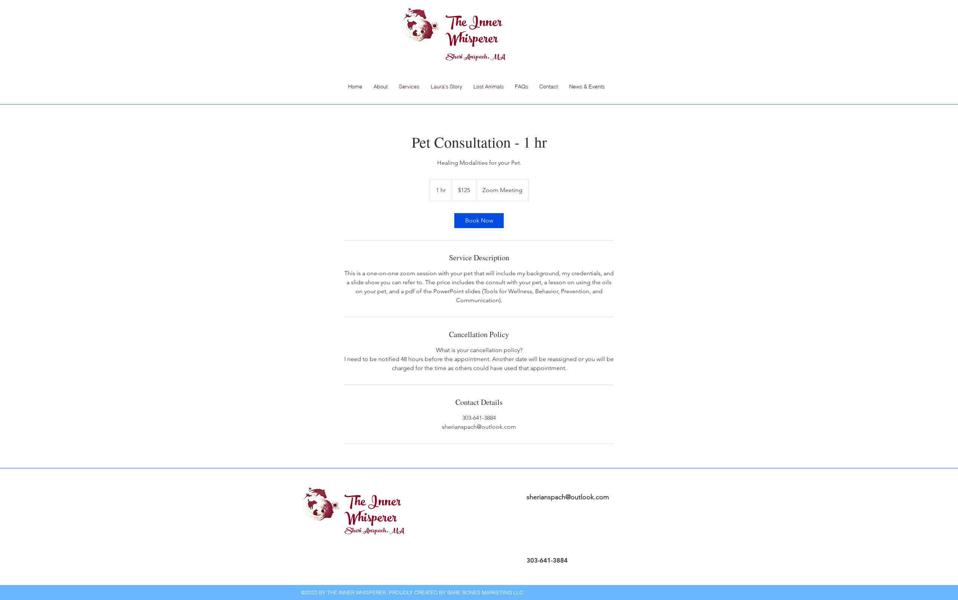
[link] (479, 220)
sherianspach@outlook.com (568, 497)
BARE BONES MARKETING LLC (485, 592)
